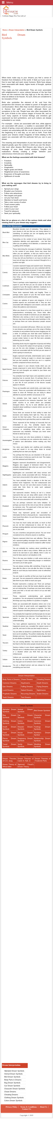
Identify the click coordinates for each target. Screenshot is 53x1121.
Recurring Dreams (28, 694)
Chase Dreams (27, 679)
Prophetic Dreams (10, 694)
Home (4, 30)
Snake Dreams (42, 694)
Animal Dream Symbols (13, 1074)
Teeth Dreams (8, 697)
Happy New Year (15, 16)
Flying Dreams (42, 686)
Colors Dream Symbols (13, 1100)
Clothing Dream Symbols (14, 1098)
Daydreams (25, 683)
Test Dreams (26, 697)
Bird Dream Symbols (42, 710)
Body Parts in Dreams (11, 679)
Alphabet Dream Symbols (14, 1071)
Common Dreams (9, 683)
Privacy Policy (11, 1107)
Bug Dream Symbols (12, 1083)
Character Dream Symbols (14, 1089)
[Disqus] (26, 1028)
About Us (43, 1107)
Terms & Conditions (28, 1107)
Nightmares (41, 690)
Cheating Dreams (43, 679)
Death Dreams (42, 683)
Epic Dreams (8, 686)
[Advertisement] (22, 57)
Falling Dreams (27, 686)
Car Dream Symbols (12, 1086)
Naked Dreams (27, 690)
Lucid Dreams (8, 690)
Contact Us (26, 1109)
